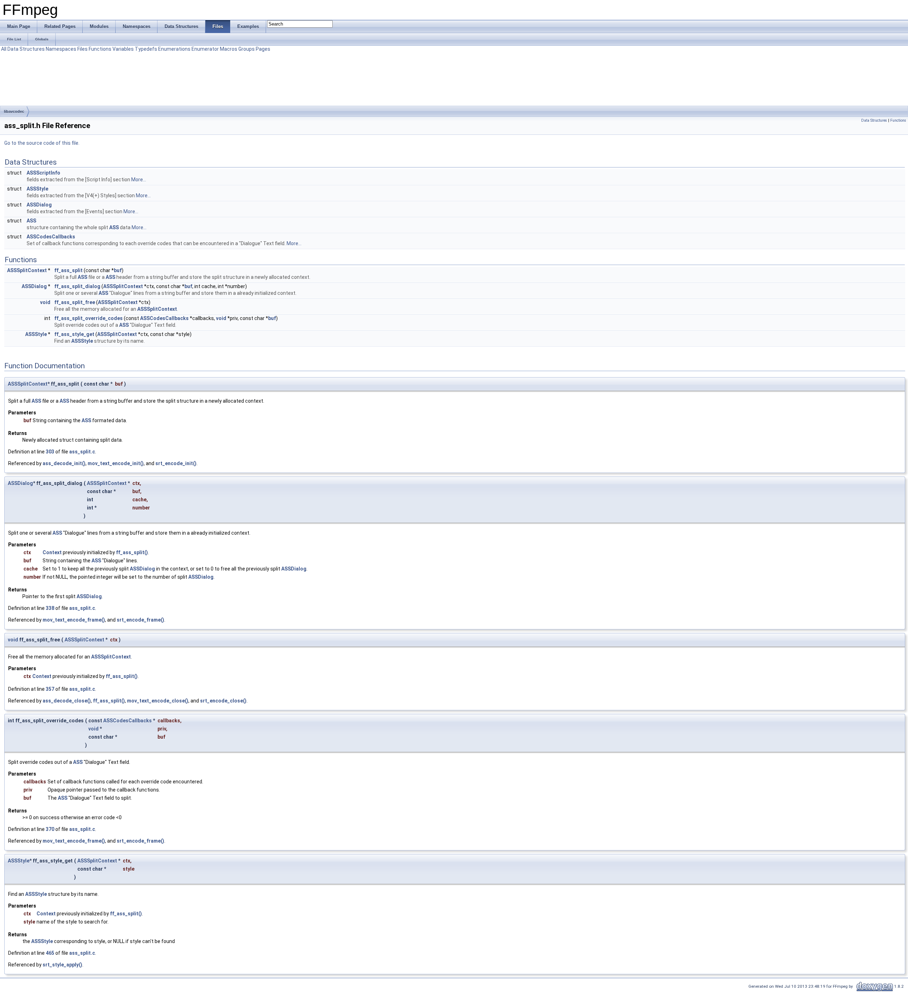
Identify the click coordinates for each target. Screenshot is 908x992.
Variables (123, 49)
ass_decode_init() (64, 463)
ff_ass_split (68, 270)
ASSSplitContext (27, 270)
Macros (228, 49)
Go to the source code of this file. (41, 143)
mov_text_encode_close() (157, 701)
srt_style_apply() (62, 965)
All (3, 49)
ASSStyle (37, 189)
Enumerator (205, 49)
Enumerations (174, 49)
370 (50, 829)
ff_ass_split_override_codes (88, 318)
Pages (263, 49)
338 (50, 608)
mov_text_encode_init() (116, 463)
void (45, 302)
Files (82, 49)
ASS (31, 221)
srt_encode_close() (223, 701)
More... (138, 179)
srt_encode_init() (175, 463)
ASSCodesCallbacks (51, 236)
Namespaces (61, 49)
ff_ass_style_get (74, 334)
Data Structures (26, 49)
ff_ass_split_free (74, 302)
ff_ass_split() (132, 552)
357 (50, 689)
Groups (246, 49)
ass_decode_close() (67, 701)
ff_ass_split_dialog (77, 286)
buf (118, 270)
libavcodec (14, 111)
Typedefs (146, 49)
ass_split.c (82, 451)
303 (50, 451)
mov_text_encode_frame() (74, 620)
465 (50, 953)
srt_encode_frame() (140, 620)
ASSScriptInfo (43, 173)
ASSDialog (39, 205)
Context (52, 552)
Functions (100, 49)
